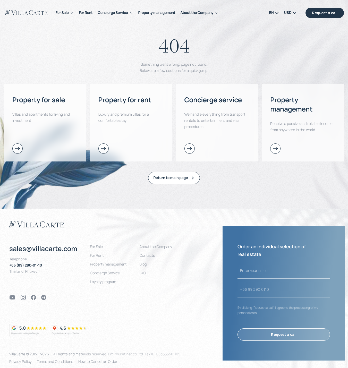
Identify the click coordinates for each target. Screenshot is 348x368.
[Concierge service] (189, 148)
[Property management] (275, 148)
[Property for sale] (17, 148)
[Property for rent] (103, 148)
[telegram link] (43, 297)
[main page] (26, 12)
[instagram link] (23, 297)
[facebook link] (33, 297)
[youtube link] (12, 297)
